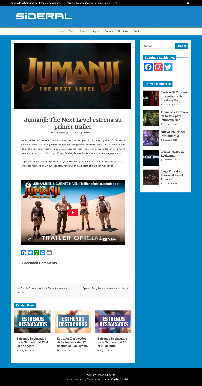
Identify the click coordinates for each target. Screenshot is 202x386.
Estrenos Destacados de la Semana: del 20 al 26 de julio (112, 342)
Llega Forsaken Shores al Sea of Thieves (172, 175)
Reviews (123, 31)
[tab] (157, 84)
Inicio (61, 31)
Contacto (139, 31)
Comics (109, 31)
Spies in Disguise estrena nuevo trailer (104, 288)
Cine (71, 31)
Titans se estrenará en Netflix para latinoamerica (174, 116)
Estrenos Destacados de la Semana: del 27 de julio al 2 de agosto (72, 342)
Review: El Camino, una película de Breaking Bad (174, 96)
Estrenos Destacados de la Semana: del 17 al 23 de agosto (32, 342)
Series (82, 31)
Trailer (62, 132)
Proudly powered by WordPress (82, 379)
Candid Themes (129, 379)
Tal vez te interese (158, 83)
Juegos (95, 31)
